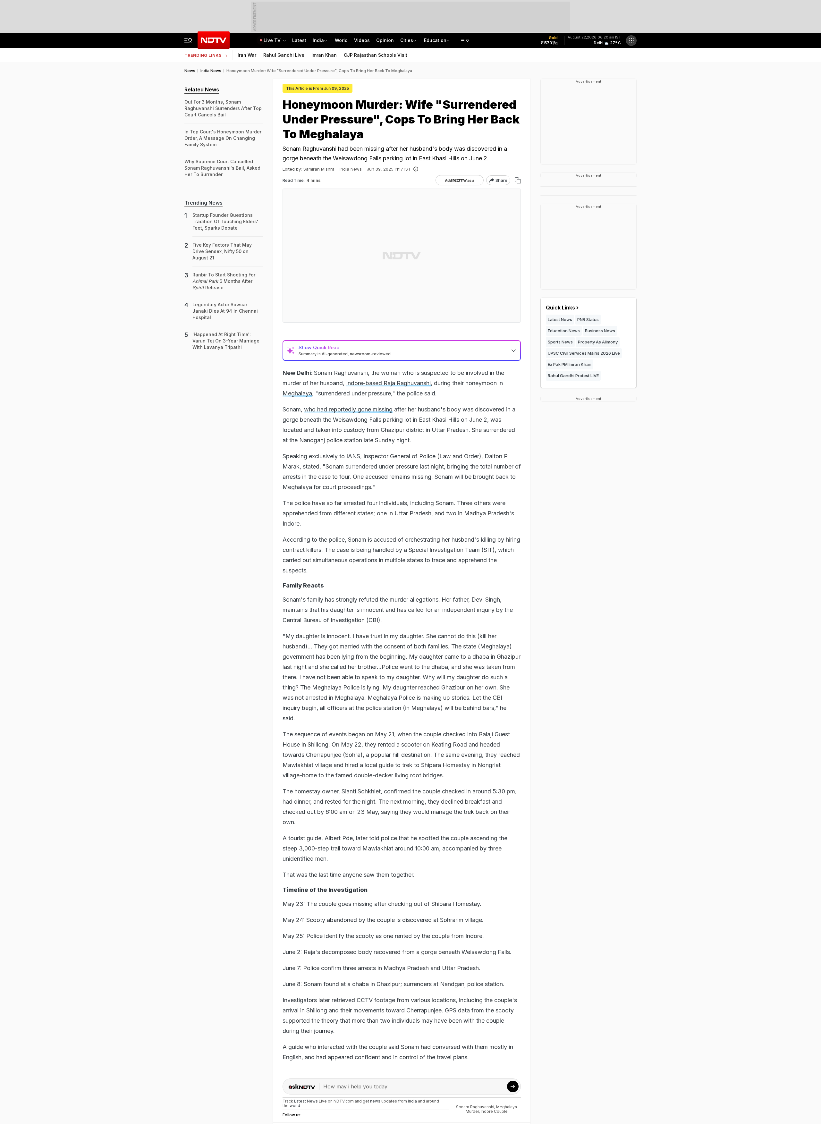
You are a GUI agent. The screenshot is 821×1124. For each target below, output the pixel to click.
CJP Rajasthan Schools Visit (375, 55)
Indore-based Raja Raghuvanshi (388, 383)
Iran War (247, 55)
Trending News (203, 202)
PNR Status (588, 319)
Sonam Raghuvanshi (475, 1106)
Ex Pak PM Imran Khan (569, 364)
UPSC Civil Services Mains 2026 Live (584, 353)
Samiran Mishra (318, 169)
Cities (406, 40)
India (318, 40)
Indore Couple (494, 1111)
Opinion (385, 40)
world (295, 1105)
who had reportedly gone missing (348, 409)
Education (435, 40)
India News (351, 169)
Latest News (560, 319)
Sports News (560, 341)
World (341, 40)
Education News (564, 330)
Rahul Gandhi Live (283, 55)
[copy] (518, 180)
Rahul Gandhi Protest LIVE (573, 375)
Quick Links (560, 307)
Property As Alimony (598, 341)
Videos (362, 40)
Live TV (273, 40)
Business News (600, 330)
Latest (299, 40)
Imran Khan (324, 55)
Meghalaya (297, 393)
